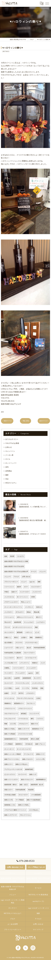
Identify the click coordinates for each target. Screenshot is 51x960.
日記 (7, 479)
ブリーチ (7, 627)
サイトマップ (38, 929)
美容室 (12, 556)
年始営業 (31, 789)
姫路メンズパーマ (23, 728)
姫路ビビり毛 (8, 800)
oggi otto (32, 581)
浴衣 (37, 673)
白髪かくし (7, 637)
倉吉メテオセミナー (27, 779)
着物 (31, 637)
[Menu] (47, 3)
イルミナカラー (36, 586)
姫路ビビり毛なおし (22, 764)
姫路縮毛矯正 (29, 769)
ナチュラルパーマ (9, 718)
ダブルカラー (20, 612)
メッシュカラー (31, 668)
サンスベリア (8, 683)
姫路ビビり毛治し (9, 728)
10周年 (33, 597)
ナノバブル (25, 688)
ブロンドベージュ (25, 815)
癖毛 (32, 718)
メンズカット (29, 607)
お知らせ (8, 447)
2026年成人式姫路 (10, 794)
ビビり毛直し (8, 688)
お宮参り (24, 637)
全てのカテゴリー (11, 439)
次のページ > (43, 421)
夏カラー (39, 617)
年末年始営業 (24, 739)
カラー (26, 586)
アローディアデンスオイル (25, 698)
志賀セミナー (8, 764)
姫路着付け (19, 744)
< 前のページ (7, 421)
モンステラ (37, 678)
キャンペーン (10, 451)
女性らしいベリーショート (25, 617)
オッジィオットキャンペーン (13, 607)
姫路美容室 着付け (10, 784)
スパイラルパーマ (30, 657)
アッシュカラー (20, 673)
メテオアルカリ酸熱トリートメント (15, 810)
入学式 (38, 698)
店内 (2, 412)
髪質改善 (19, 632)
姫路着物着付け (41, 779)
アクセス (16, 576)
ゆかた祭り (7, 678)
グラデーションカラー (11, 602)
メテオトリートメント (25, 708)
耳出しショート (26, 602)
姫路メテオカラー (27, 759)
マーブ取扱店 (20, 800)
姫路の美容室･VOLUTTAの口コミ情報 (16, 561)
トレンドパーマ (34, 713)
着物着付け (7, 703)
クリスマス (19, 642)
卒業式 (6, 592)
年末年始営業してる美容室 (12, 652)
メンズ (43, 663)
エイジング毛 (40, 759)
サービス (33, 571)
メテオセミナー (23, 723)
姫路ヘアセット (40, 744)
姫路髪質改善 (27, 678)
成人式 (29, 647)
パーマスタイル (23, 718)
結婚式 (6, 693)
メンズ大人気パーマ (10, 663)
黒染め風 (36, 612)
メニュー (23, 581)
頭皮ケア (14, 592)
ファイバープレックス (22, 683)
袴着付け (35, 663)
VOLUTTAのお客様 (12, 443)
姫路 (5, 556)
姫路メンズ (32, 774)
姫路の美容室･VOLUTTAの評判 (14, 566)
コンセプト (20, 556)
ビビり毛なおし (34, 810)
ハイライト (40, 718)
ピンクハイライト (9, 774)
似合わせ (39, 607)
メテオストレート (9, 708)
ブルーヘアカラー (29, 652)
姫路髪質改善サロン (10, 739)
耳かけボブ (7, 622)
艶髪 (5, 723)
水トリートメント (22, 597)
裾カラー (19, 657)
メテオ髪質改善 (36, 794)
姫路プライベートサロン (11, 759)
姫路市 (19, 586)
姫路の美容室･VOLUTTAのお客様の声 (16, 571)
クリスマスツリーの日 (25, 734)
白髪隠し (7, 668)
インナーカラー (24, 592)
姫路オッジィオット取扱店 (12, 754)
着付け (16, 637)
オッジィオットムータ (24, 749)
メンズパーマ (36, 592)
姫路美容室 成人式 (37, 784)
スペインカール (9, 698)
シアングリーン (24, 663)
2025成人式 (28, 744)
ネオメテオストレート (11, 713)
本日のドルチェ (11, 483)
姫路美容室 (17, 622)
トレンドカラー (9, 657)
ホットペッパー (11, 463)
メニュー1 (42, 571)
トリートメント (9, 586)
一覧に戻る (25, 421)
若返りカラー (8, 789)
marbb (17, 688)
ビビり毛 (13, 723)
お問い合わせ (26, 576)
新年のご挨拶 (35, 739)
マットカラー (8, 673)
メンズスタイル (9, 597)
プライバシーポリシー (11, 581)
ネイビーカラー (23, 794)
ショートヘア (8, 647)
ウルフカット (31, 703)
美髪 (36, 627)
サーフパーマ (22, 774)
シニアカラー (41, 622)
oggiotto (30, 673)
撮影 (7, 475)
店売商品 (8, 471)
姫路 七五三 (24, 784)
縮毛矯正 (23, 713)
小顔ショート (20, 647)
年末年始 (35, 688)
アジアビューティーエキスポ (13, 769)
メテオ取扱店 (8, 744)
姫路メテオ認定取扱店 (33, 800)
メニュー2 (7, 576)
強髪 (39, 581)
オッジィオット (9, 749)
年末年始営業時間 (39, 647)
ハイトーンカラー (18, 668)
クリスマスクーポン (31, 642)
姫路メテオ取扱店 (9, 734)
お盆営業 (17, 678)
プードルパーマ (28, 754)
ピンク (37, 632)
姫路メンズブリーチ (10, 815)
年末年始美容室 (20, 789)
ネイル (7, 459)
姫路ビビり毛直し (23, 805)
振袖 (41, 688)
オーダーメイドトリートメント (22, 627)
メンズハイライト (37, 683)
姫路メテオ (34, 723)
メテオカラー (30, 693)
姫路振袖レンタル (9, 805)
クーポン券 (9, 455)
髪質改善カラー (19, 703)
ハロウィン (28, 632)
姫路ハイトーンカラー (11, 779)
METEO (21, 693)
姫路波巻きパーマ (37, 728)
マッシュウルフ (29, 622)
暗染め (29, 612)
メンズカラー (8, 612)
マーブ (14, 693)
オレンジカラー (9, 632)
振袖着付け (38, 637)
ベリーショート (9, 617)
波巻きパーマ (40, 754)
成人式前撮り (8, 642)
